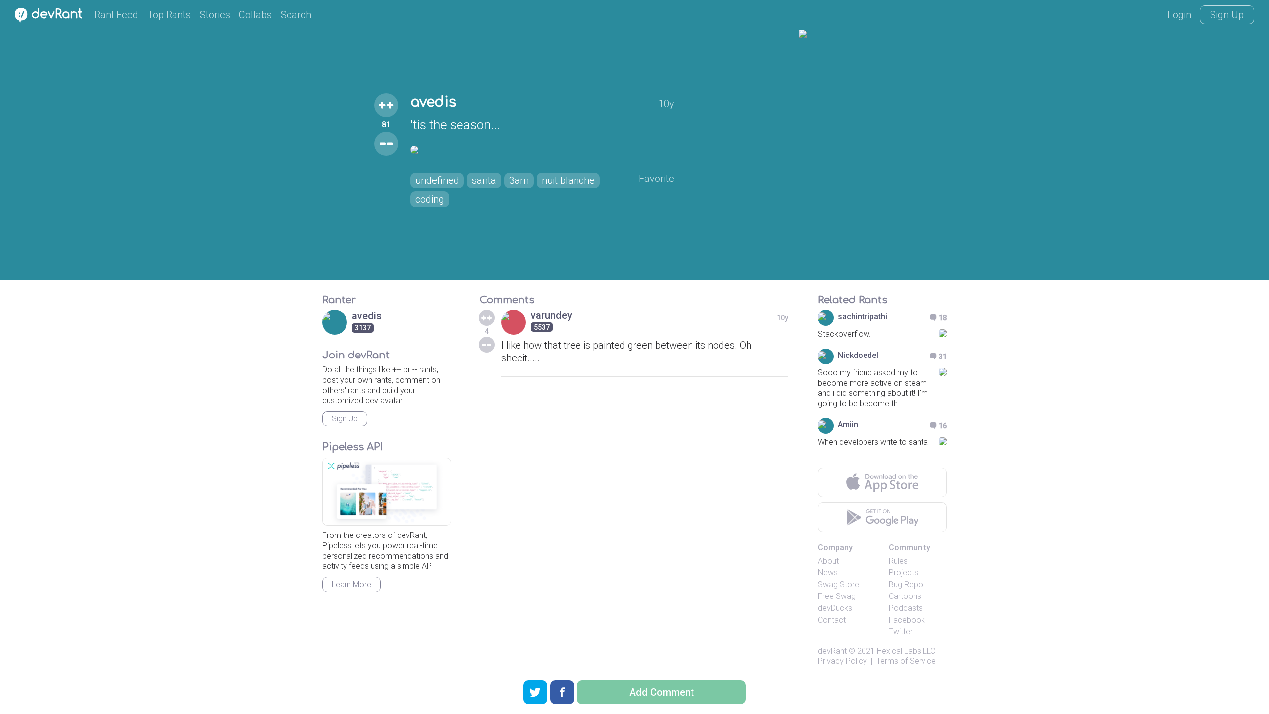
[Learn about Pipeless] (386, 492)
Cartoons (905, 596)
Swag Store (838, 584)
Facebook (907, 620)
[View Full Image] (542, 150)
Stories (215, 15)
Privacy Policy (842, 661)
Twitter (901, 631)
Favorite (656, 178)
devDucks (835, 608)
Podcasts (906, 608)
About (828, 561)
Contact (832, 620)
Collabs (255, 15)
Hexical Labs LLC (906, 650)
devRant (832, 650)
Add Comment (661, 692)
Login (1179, 15)
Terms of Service (906, 661)
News (828, 572)
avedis (433, 102)
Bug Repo (906, 584)
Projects (903, 572)
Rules (898, 561)
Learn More (351, 584)
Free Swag (837, 596)
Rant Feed (116, 15)
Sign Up (1227, 15)
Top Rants (169, 15)
